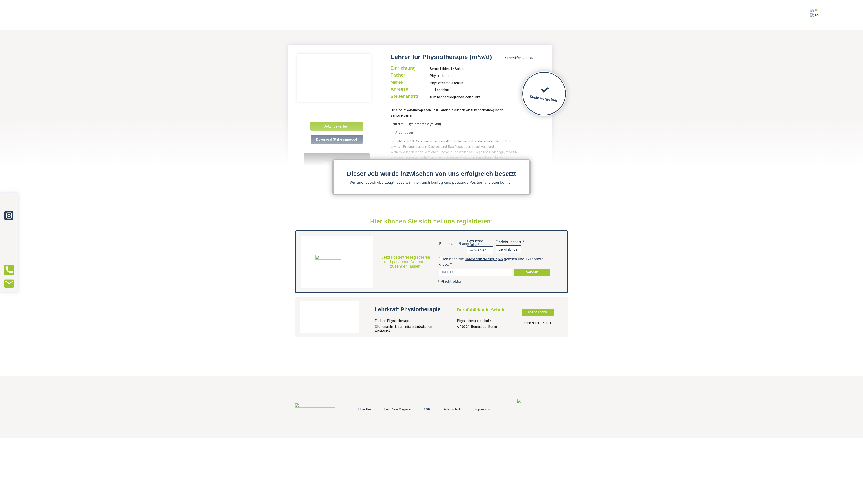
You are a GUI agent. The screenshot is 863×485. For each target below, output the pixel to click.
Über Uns (365, 409)
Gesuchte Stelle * (475, 242)
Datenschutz (452, 409)
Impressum (482, 409)
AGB (427, 409)
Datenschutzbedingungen (484, 259)
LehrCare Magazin (397, 409)
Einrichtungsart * (510, 242)
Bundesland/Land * (455, 243)
